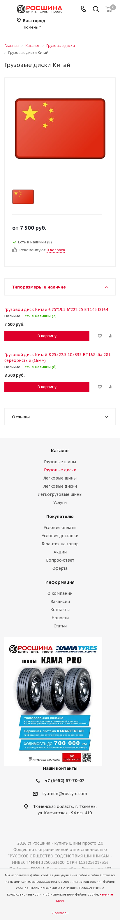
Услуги (60, 502)
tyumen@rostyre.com (64, 793)
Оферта (60, 568)
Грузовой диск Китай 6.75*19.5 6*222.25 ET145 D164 (56, 309)
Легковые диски (60, 486)
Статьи (60, 626)
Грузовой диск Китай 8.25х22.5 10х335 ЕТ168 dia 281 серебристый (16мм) (57, 357)
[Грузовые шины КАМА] (60, 701)
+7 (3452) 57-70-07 (64, 780)
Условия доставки (60, 535)
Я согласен (60, 913)
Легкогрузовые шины (60, 494)
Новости (60, 617)
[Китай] (55, 197)
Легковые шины (60, 478)
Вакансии (60, 601)
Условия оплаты (60, 527)
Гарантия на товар (60, 543)
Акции (60, 552)
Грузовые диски (60, 470)
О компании (60, 593)
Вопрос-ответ (60, 560)
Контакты (60, 609)
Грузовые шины (60, 461)
